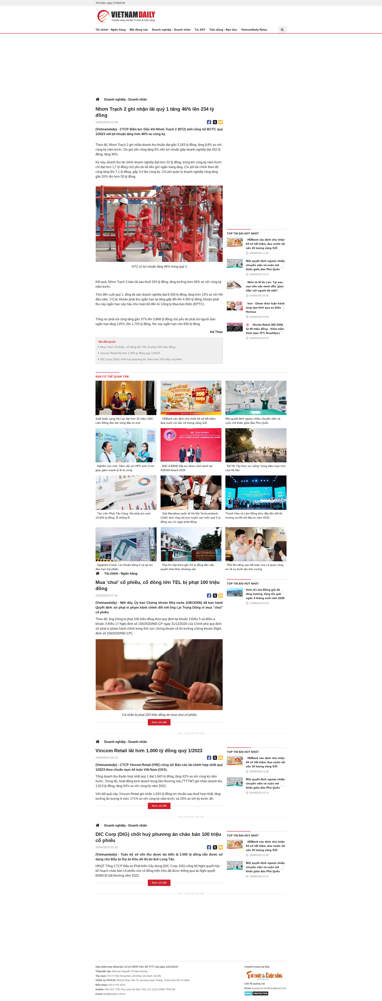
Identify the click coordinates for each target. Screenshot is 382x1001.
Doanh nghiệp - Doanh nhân (171, 29)
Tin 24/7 (200, 29)
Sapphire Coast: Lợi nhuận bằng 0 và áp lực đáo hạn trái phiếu (124, 567)
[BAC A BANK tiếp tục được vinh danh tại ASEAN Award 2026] (191, 445)
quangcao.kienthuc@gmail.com (269, 988)
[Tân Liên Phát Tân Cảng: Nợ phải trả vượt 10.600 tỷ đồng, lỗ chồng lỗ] (126, 492)
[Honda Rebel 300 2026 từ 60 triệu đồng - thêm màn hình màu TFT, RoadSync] (235, 327)
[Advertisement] (191, 63)
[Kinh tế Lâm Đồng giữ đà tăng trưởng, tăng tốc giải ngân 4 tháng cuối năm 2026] (235, 592)
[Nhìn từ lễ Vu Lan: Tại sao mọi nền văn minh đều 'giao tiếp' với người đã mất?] (235, 284)
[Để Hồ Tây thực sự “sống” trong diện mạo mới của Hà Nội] (255, 445)
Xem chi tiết (159, 722)
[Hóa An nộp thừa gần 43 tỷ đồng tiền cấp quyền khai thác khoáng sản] (191, 544)
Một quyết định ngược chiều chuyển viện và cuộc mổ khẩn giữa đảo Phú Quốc (265, 265)
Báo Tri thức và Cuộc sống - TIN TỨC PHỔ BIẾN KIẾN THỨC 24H (125, 16)
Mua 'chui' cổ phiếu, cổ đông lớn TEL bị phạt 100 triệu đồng (137, 347)
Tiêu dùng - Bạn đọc (223, 29)
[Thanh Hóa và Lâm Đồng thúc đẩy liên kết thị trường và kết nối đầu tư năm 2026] (255, 492)
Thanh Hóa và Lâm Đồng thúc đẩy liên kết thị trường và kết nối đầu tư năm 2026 (253, 515)
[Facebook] (209, 122)
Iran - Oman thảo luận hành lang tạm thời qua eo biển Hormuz (265, 307)
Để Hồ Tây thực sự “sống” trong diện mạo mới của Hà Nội (255, 468)
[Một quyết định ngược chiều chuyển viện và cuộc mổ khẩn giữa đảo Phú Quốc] (235, 263)
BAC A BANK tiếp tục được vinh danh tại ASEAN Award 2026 (186, 468)
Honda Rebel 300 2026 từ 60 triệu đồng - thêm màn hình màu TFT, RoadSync (265, 329)
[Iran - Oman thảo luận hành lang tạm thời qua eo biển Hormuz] (235, 305)
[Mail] (220, 122)
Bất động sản (139, 29)
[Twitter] (215, 122)
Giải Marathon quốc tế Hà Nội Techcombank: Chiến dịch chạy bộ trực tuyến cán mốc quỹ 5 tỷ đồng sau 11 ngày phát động (190, 517)
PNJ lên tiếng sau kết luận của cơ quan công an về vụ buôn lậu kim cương (254, 567)
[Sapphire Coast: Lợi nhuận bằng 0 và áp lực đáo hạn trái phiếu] (126, 544)
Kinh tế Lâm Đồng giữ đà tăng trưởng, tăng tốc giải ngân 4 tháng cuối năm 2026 (265, 594)
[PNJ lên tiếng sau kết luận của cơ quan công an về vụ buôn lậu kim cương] (255, 544)
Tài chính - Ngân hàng (111, 29)
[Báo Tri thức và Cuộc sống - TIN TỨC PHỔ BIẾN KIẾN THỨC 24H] (265, 975)
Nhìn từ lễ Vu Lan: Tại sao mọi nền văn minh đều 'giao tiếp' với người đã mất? (265, 286)
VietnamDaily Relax (254, 29)
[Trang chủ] (97, 99)
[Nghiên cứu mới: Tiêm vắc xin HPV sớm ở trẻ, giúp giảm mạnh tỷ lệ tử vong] (126, 445)
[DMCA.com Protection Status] (256, 993)
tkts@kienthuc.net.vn (114, 994)
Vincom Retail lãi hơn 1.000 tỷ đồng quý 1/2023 (130, 353)
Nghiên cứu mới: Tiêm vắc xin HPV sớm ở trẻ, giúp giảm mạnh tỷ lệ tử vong (125, 468)
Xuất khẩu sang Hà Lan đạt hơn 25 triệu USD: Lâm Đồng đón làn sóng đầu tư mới (124, 420)
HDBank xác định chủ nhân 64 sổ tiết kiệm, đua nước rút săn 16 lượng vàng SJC (265, 244)
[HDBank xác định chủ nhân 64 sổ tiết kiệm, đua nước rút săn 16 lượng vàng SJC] (235, 242)
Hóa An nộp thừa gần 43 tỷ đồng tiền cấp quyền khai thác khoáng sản (187, 567)
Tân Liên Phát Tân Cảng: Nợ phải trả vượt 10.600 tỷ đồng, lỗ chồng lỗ (123, 515)
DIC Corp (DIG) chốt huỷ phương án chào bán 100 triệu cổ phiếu (141, 359)
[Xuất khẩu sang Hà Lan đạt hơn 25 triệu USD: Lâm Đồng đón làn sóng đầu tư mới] (126, 398)
